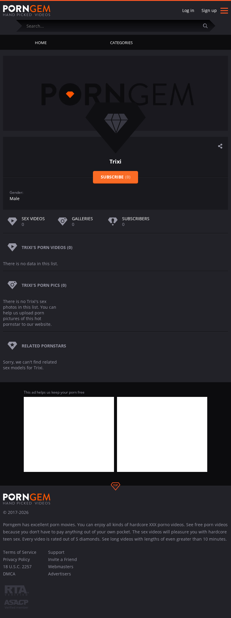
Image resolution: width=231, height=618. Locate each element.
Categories (121, 42)
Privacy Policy (16, 559)
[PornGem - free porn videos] (27, 10)
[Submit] (207, 26)
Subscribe (116, 177)
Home (41, 42)
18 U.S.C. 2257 (17, 566)
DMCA (9, 574)
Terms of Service (19, 552)
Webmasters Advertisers (60, 570)
